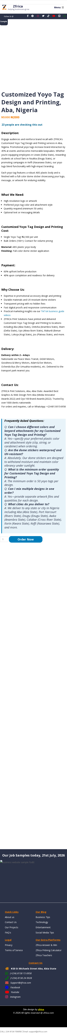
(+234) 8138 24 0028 (21, 978)
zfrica (41, 1009)
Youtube (15, 992)
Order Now (26, 539)
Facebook (15, 987)
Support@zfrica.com (20, 982)
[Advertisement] (33, 695)
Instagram (15, 996)
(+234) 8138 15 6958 (21, 973)
